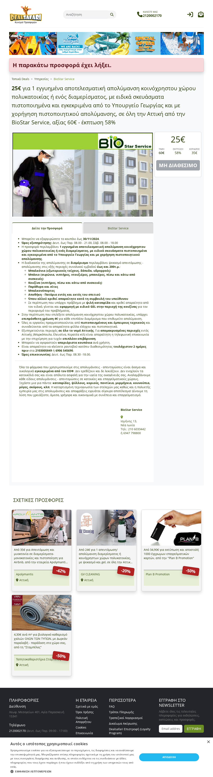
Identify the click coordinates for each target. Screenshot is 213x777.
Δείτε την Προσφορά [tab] (47, 228)
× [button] (208, 742)
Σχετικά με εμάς (87, 706)
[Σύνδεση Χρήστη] (190, 15)
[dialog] (106, 757)
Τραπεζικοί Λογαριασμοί (126, 718)
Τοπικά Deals (20, 79)
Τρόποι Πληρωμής (121, 712)
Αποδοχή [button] (169, 757)
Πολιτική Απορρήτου (83, 720)
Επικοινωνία (84, 733)
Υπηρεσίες (41, 79)
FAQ (112, 706)
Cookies (81, 727)
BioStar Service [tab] (118, 228)
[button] (201, 15)
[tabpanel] (82, 358)
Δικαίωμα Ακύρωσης (123, 723)
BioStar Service (64, 79)
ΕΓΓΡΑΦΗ (194, 728)
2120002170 (17, 731)
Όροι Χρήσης (85, 712)
